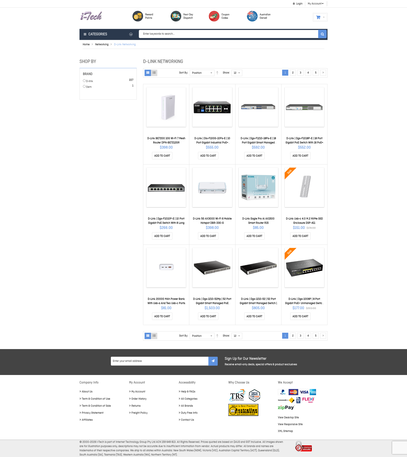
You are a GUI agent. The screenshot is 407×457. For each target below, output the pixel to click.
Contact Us (187, 420)
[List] (154, 73)
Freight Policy (139, 413)
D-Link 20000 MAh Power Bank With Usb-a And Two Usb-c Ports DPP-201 (166, 303)
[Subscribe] (213, 361)
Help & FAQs (188, 391)
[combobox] (232, 34)
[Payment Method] (286, 400)
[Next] (323, 73)
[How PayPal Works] (297, 392)
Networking (102, 44)
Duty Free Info (189, 413)
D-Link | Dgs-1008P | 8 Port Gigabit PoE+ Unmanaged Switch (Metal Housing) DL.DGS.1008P (304, 303)
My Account (138, 391)
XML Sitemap (285, 431)
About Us (87, 391)
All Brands (187, 406)
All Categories (189, 399)
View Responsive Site (290, 424)
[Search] (322, 34)
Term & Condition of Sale (96, 406)
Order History (138, 399)
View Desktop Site (288, 417)
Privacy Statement (92, 413)
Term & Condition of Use (96, 399)
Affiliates (87, 420)
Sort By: (183, 73)
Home (86, 44)
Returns (136, 406)
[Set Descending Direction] (217, 73)
